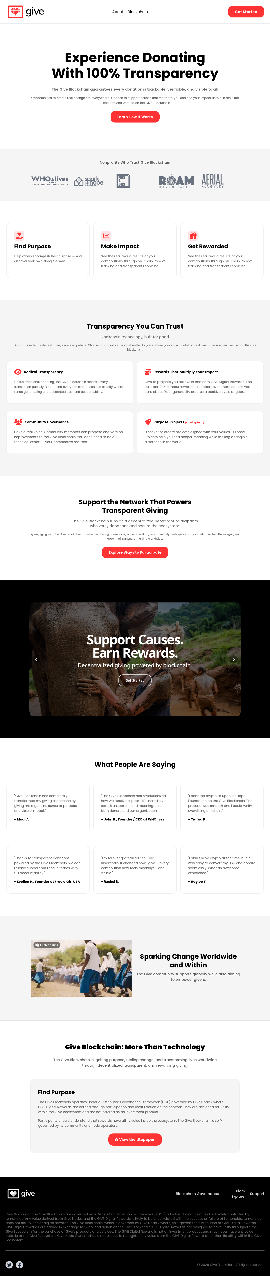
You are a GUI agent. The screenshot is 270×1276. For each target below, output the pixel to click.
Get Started (135, 680)
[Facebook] (19, 1264)
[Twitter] (9, 1264)
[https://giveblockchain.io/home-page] (25, 11)
